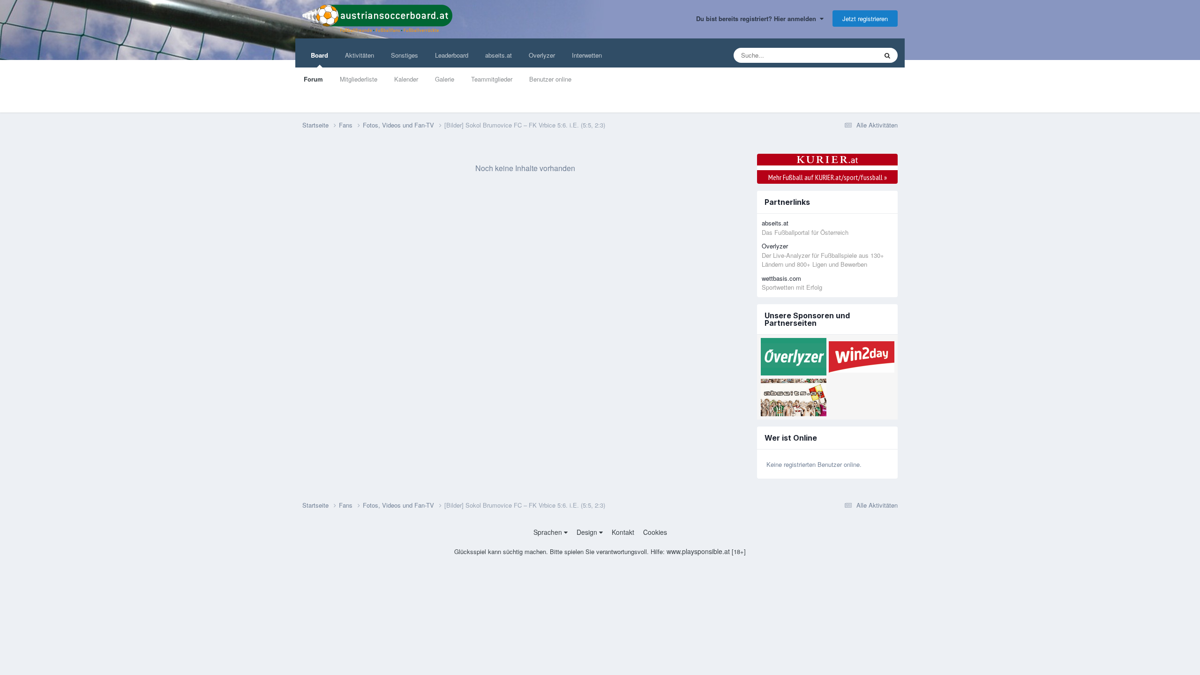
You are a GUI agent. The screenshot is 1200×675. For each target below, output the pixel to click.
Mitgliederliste (358, 79)
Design (588, 532)
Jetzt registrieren (865, 18)
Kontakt (623, 532)
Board (319, 55)
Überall (855, 55)
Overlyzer (542, 55)
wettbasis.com (781, 278)
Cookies (655, 532)
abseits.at (498, 55)
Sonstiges (404, 55)
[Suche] (887, 55)
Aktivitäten (359, 55)
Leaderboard (451, 55)
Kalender (406, 79)
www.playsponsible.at (698, 551)
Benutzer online (550, 79)
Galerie (444, 79)
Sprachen (548, 532)
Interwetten (587, 55)
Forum (313, 79)
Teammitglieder (491, 79)
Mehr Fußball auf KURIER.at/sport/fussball (827, 177)
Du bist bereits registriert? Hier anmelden (758, 18)
